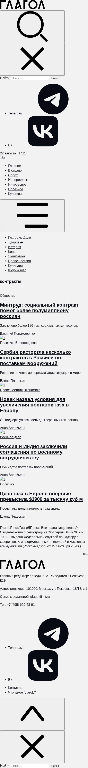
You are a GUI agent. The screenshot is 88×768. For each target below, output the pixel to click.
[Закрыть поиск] (32, 59)
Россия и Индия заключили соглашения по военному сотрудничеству (33, 452)
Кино (12, 251)
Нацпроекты (17, 179)
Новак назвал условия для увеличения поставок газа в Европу (34, 404)
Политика (7, 343)
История (14, 247)
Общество (8, 295)
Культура (15, 193)
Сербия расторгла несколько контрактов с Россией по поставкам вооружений (35, 357)
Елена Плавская (12, 380)
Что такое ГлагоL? (22, 692)
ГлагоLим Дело (19, 237)
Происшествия (19, 261)
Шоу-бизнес (17, 270)
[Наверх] (32, 714)
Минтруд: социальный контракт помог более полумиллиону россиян (39, 310)
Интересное (17, 184)
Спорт (13, 175)
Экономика (16, 256)
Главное (14, 166)
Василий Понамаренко (17, 333)
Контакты (15, 687)
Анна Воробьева (12, 428)
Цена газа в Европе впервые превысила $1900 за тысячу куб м (41, 496)
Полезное (15, 189)
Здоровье (15, 242)
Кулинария (16, 265)
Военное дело (26, 343)
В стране (15, 170)
